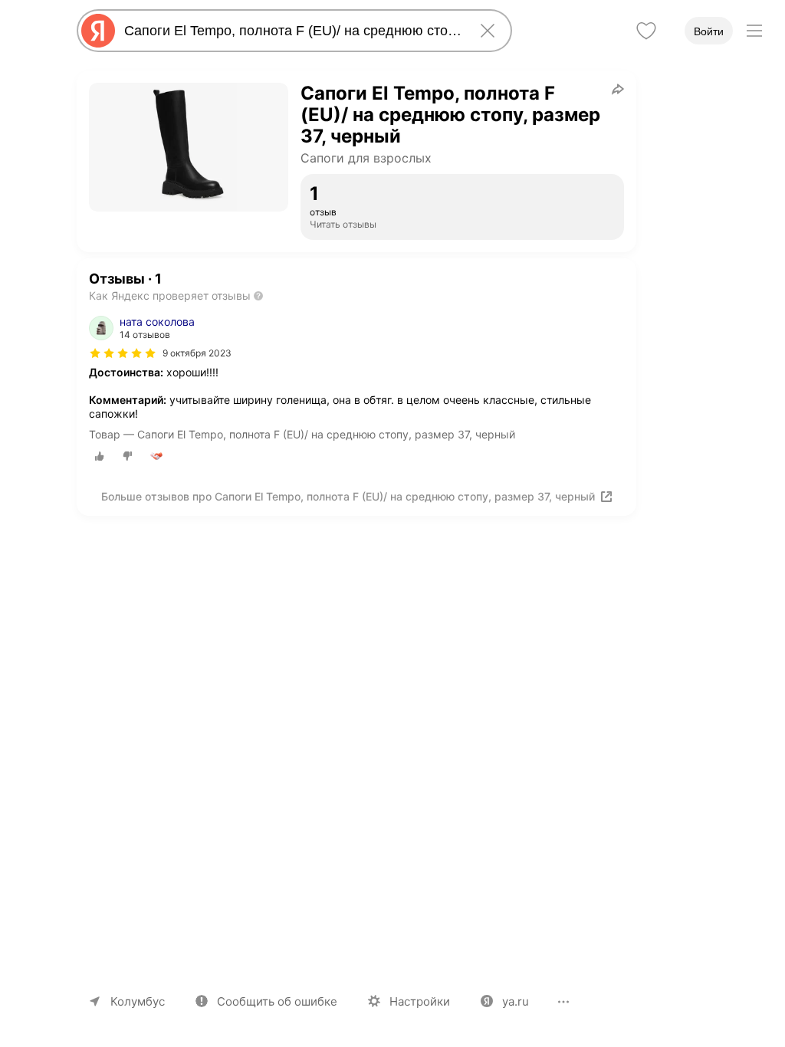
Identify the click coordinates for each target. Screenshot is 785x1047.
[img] (122, 353)
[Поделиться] (618, 89)
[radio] (99, 456)
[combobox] (291, 31)
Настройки (419, 1001)
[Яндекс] (98, 31)
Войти (709, 31)
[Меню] (754, 30)
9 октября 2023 (197, 353)
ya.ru (515, 1001)
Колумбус (137, 1001)
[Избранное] (646, 31)
